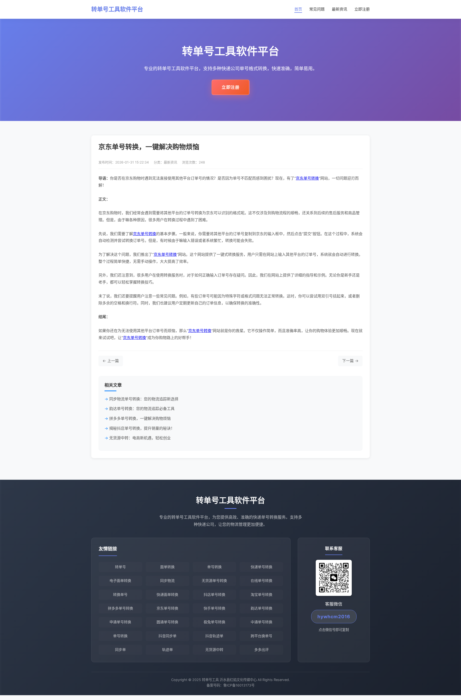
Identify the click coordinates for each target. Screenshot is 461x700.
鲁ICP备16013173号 (239, 685)
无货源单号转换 (214, 580)
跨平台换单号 (261, 636)
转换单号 (120, 594)
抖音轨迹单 (214, 636)
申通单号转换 (120, 622)
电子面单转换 (120, 580)
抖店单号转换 (214, 594)
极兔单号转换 (214, 622)
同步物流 (167, 580)
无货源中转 (214, 649)
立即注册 (362, 9)
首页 (298, 9)
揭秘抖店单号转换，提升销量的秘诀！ (142, 428)
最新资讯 (339, 9)
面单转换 (167, 567)
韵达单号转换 (261, 608)
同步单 (120, 649)
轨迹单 (167, 649)
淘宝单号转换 (261, 594)
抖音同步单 (167, 636)
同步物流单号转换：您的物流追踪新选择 (143, 399)
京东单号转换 (307, 178)
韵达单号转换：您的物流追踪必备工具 (142, 408)
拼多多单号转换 (120, 608)
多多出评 (261, 649)
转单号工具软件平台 (117, 9)
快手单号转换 (214, 608)
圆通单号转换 (167, 622)
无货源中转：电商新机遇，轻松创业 (140, 437)
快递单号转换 (261, 567)
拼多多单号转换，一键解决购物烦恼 (140, 418)
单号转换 (214, 567)
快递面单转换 (167, 594)
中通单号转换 (261, 622)
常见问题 (317, 9)
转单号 (120, 567)
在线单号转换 (261, 580)
